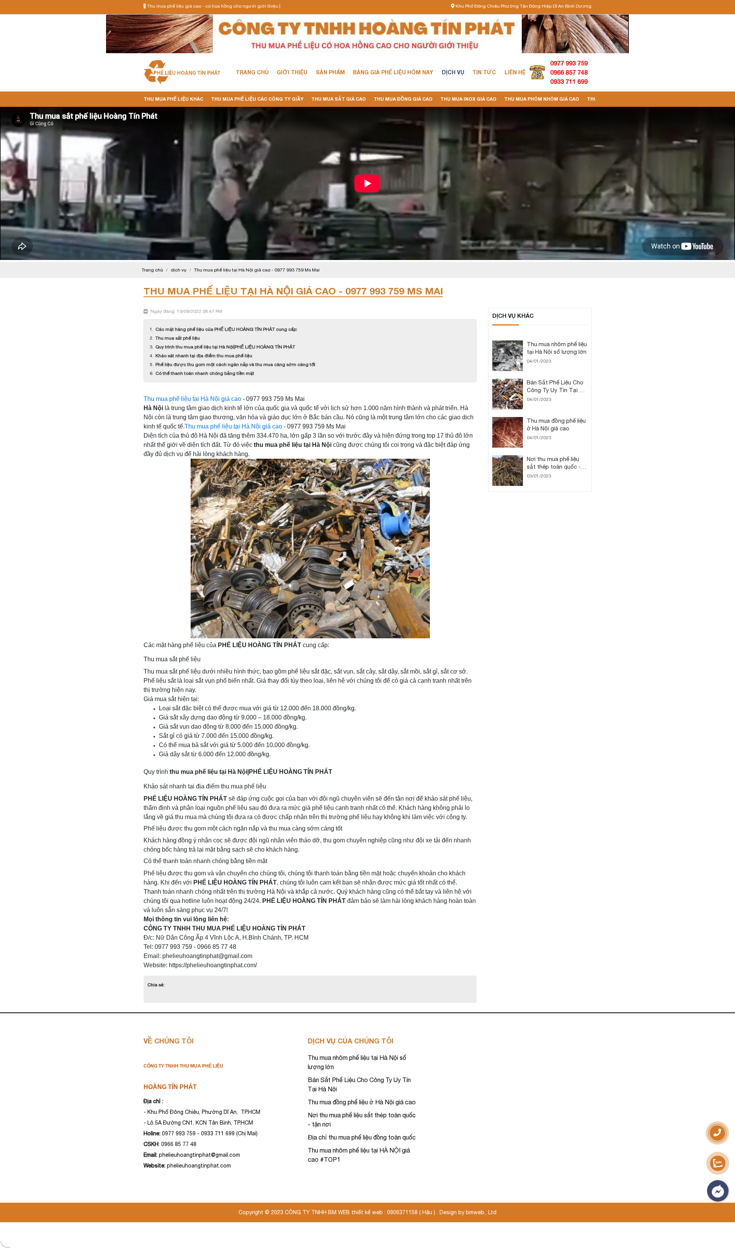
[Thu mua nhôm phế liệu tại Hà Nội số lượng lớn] (507, 344)
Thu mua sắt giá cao (338, 99)
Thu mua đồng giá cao (403, 99)
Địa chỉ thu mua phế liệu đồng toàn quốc (362, 1137)
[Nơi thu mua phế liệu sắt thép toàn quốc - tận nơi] (507, 458)
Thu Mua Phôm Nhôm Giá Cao (541, 99)
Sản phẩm (330, 72)
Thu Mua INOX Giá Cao (468, 99)
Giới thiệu (292, 72)
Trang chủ (252, 72)
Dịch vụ (453, 72)
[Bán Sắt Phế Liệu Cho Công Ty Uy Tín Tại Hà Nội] (507, 382)
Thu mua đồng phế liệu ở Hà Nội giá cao (362, 1102)
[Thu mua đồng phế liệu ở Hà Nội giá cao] (507, 420)
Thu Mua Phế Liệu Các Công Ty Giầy (257, 99)
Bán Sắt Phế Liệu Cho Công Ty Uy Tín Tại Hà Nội (556, 390)
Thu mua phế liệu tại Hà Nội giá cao (192, 399)
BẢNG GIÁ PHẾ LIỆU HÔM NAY (393, 72)
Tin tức (484, 72)
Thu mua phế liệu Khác (173, 99)
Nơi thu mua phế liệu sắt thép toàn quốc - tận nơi (554, 466)
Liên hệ (515, 72)
